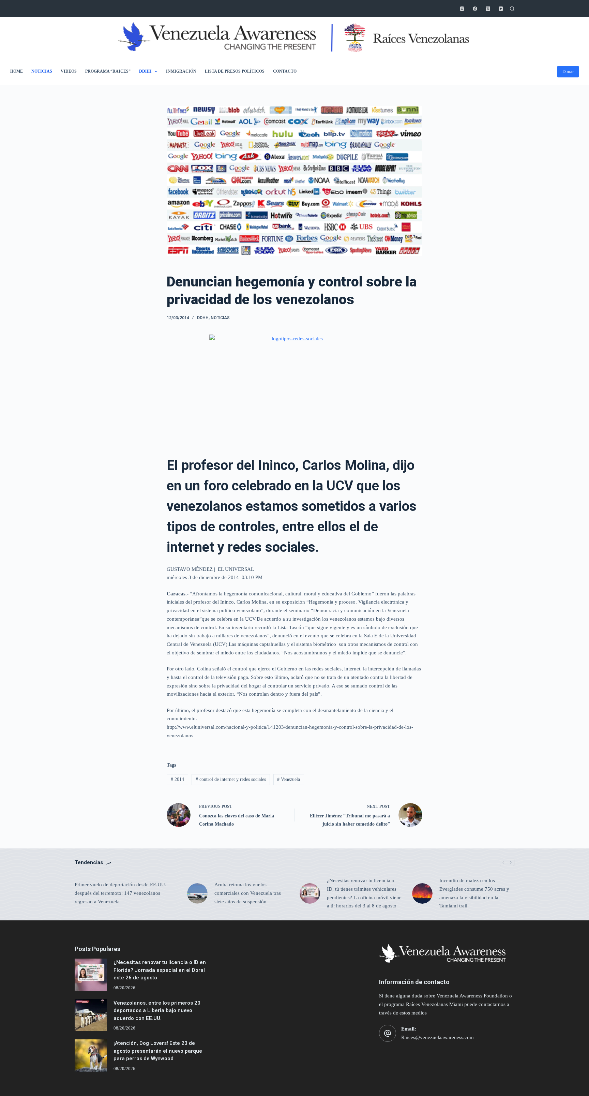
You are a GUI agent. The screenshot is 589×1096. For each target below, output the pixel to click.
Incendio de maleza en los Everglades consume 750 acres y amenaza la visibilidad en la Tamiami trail (474, 893)
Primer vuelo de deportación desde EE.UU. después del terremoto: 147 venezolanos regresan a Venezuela (120, 893)
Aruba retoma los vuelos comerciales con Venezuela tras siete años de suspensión (247, 893)
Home (16, 71)
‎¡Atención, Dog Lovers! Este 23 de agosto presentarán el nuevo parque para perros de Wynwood (158, 1051)
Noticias (41, 71)
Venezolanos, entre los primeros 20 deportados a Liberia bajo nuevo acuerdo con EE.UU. (157, 1010)
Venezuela (288, 779)
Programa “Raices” (108, 71)
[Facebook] (475, 8)
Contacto (285, 71)
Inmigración (181, 71)
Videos (69, 71)
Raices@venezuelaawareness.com (437, 1037)
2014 (177, 779)
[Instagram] (462, 8)
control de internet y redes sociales (231, 779)
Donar (568, 71)
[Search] (512, 8)
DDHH (145, 71)
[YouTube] (501, 8)
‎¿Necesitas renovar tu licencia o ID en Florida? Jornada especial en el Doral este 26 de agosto (160, 970)
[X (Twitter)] (488, 8)
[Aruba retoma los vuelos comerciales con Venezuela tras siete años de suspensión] (197, 893)
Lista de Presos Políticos (235, 71)
